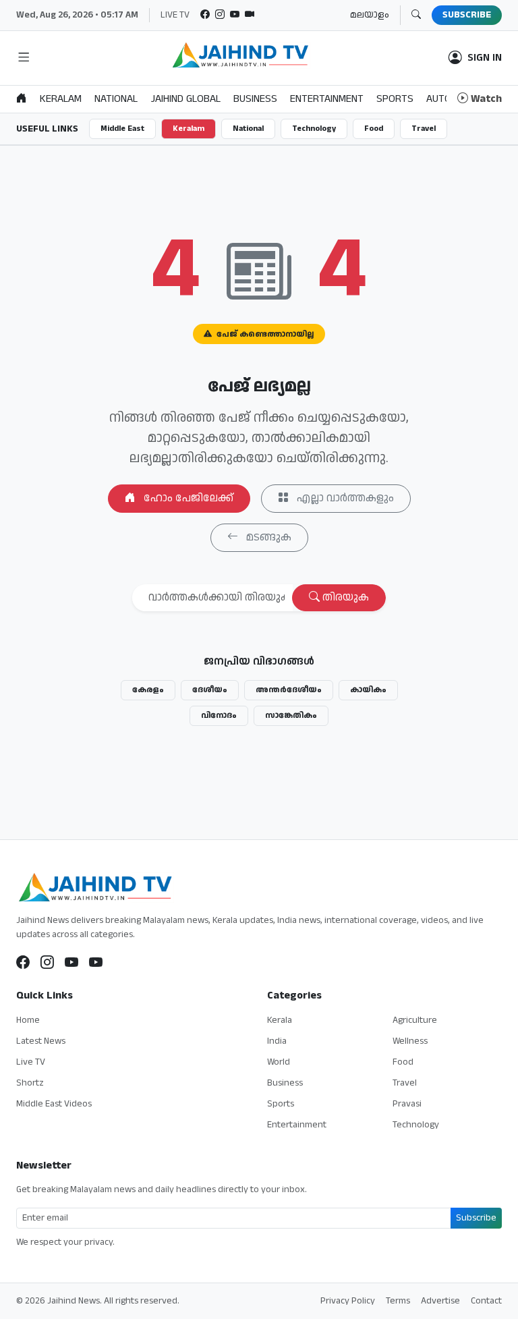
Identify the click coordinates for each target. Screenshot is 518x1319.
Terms (398, 1301)
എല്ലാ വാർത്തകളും (344, 498)
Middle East (122, 128)
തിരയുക (344, 597)
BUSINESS (255, 99)
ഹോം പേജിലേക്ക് (187, 498)
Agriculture (415, 1020)
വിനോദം (219, 715)
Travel (423, 128)
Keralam (188, 128)
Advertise (440, 1301)
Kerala (279, 1020)
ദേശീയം (209, 690)
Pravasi (407, 1104)
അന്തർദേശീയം (289, 690)
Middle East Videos (54, 1104)
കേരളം (148, 690)
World (278, 1062)
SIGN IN (484, 58)
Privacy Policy (347, 1301)
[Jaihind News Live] (71, 963)
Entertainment (296, 1124)
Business (285, 1083)
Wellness (410, 1041)
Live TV (30, 1062)
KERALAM (61, 99)
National (248, 128)
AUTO (438, 99)
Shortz (30, 1083)
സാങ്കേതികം (291, 715)
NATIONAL (116, 99)
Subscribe (476, 1218)
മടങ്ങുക (267, 537)
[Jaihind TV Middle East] (96, 963)
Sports (280, 1104)
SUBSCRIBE (466, 15)
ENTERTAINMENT (327, 99)
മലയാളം (369, 15)
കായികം (368, 690)
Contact (486, 1301)
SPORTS (394, 99)
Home (28, 1020)
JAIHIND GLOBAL (186, 99)
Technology (314, 128)
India (277, 1041)
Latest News (40, 1041)
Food (373, 128)
